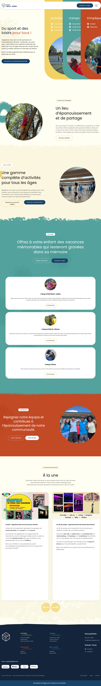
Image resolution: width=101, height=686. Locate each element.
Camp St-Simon (77, 27)
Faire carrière (32, 438)
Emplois (93, 24)
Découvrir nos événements (35, 202)
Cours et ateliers (59, 24)
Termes (91, 675)
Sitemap (97, 675)
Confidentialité (83, 675)
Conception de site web (30, 675)
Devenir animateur (42, 261)
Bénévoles (93, 27)
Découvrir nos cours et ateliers (12, 203)
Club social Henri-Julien (62, 30)
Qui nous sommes (64, 138)
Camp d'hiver (76, 30)
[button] (96, 5)
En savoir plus (50, 305)
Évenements (58, 27)
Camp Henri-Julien (78, 24)
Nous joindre (53, 653)
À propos (52, 651)
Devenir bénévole (16, 438)
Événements (24, 639)
